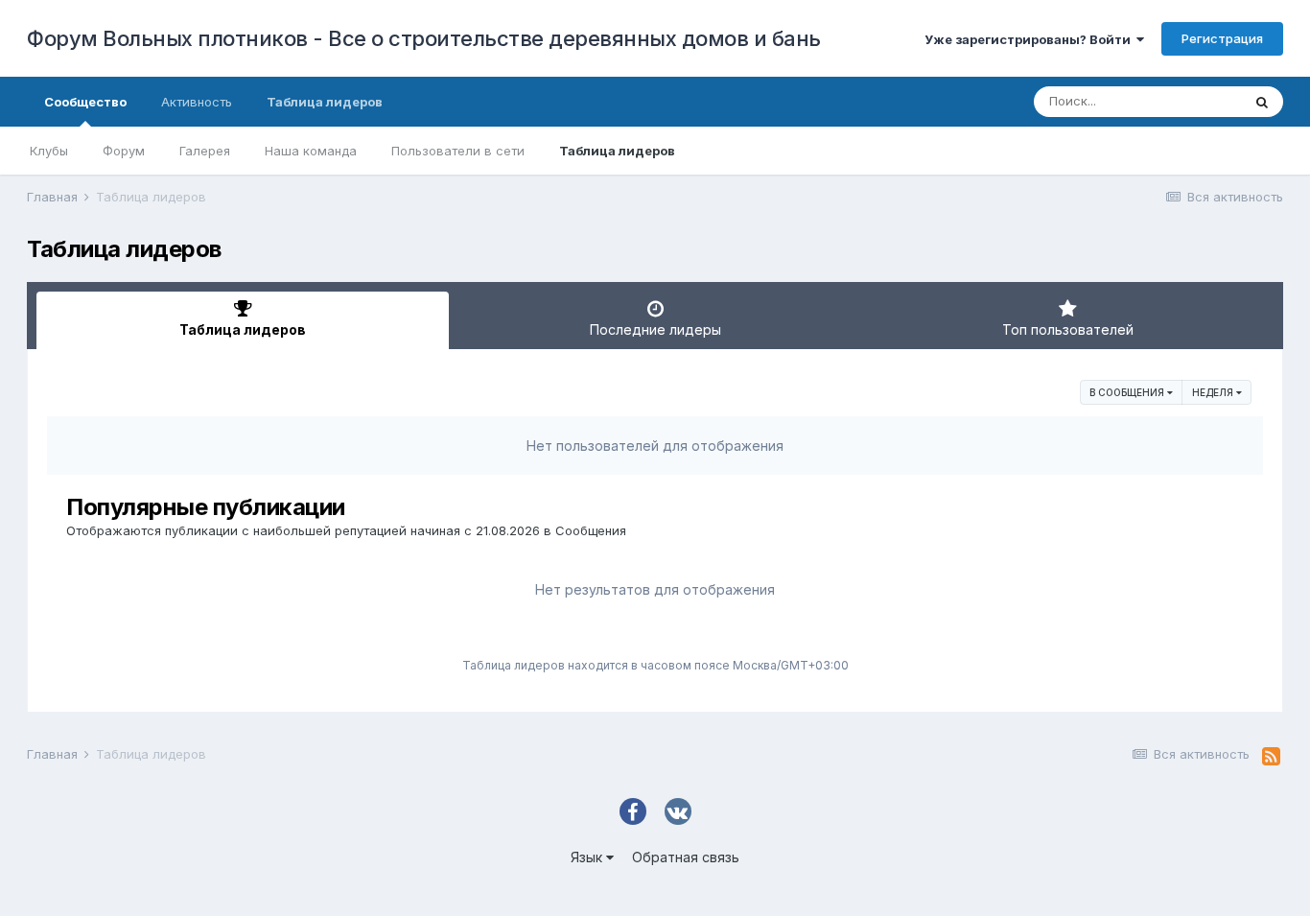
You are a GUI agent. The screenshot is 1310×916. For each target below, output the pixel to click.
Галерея (204, 150)
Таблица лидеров (617, 150)
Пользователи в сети (458, 150)
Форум (124, 150)
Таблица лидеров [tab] (242, 329)
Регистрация (1222, 38)
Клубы (49, 150)
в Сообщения (1128, 392)
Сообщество (85, 101)
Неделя (1214, 392)
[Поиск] (1262, 101)
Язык (588, 857)
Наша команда (311, 150)
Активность (196, 101)
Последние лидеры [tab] (655, 329)
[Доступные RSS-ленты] (1271, 756)
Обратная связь (685, 857)
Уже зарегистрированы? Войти (1030, 39)
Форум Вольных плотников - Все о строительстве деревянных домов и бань (424, 38)
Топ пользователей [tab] (1068, 329)
